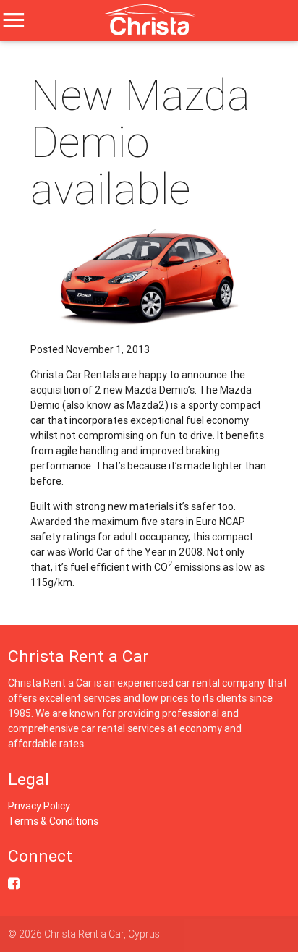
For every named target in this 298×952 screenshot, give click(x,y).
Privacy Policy (39, 805)
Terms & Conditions (53, 821)
